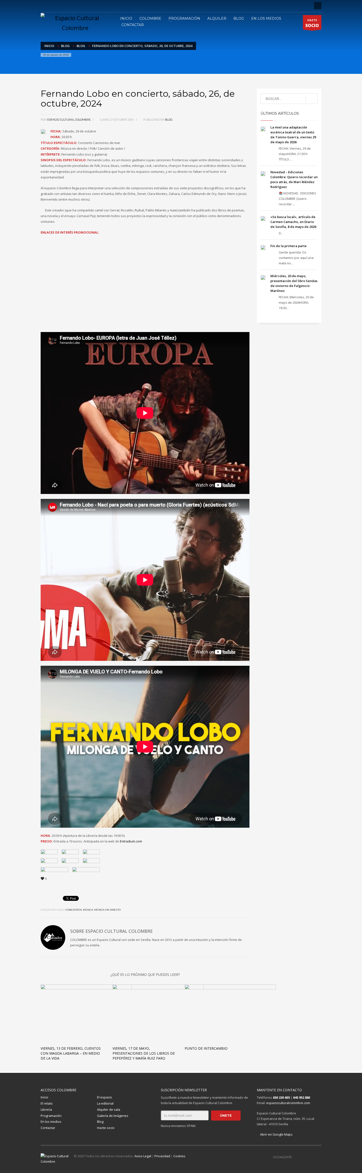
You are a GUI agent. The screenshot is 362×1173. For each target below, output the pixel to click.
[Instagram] (51, 5)
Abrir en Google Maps (276, 1134)
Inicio (44, 1097)
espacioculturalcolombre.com (288, 1103)
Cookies (179, 1156)
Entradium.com (131, 841)
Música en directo (107, 909)
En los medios (51, 1121)
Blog (169, 119)
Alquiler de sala (108, 1109)
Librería (46, 1109)
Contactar (48, 1127)
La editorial (105, 1103)
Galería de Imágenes (112, 1115)
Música (88, 909)
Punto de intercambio (206, 1048)
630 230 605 (281, 1097)
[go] (312, 99)
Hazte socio (106, 1127)
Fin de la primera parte (288, 246)
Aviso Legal (142, 1156)
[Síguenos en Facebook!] (295, 1157)
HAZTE (312, 23)
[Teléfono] (74, 5)
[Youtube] (66, 5)
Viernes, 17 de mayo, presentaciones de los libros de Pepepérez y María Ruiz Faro (144, 1053)
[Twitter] (59, 5)
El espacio (104, 1097)
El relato (47, 1103)
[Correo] (81, 5)
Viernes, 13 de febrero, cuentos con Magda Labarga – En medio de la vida (71, 1053)
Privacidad (162, 1156)
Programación (51, 1115)
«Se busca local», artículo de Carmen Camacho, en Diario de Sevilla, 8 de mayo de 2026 (293, 222)
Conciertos (74, 909)
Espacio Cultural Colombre (69, 119)
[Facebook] (44, 5)
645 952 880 (301, 1097)
